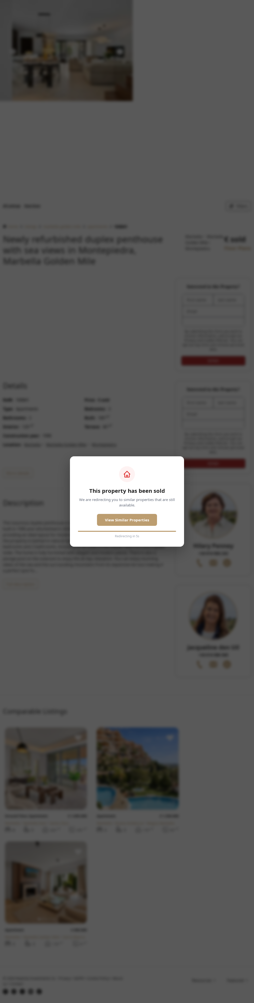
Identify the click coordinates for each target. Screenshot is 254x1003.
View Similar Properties (127, 519)
